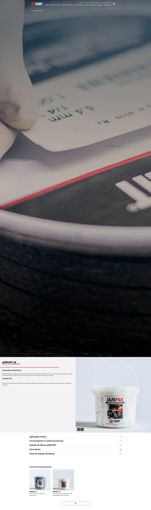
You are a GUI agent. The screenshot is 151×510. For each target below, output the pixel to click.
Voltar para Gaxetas (38, 10)
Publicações (107, 5)
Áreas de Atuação (79, 5)
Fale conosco (81, 2)
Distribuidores (93, 5)
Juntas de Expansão (67, 5)
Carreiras (88, 2)
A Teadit (47, 5)
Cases (86, 5)
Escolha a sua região (106, 2)
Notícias (100, 5)
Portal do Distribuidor (95, 2)
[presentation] (78, 429)
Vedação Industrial (56, 5)
